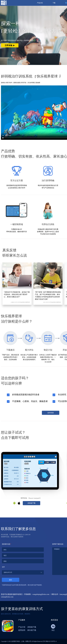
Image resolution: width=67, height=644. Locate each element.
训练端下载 (31, 503)
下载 (54, 3)
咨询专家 (50, 413)
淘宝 (53, 630)
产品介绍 (40, 3)
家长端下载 (31, 630)
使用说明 (21, 630)
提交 (10, 580)
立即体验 (8, 45)
